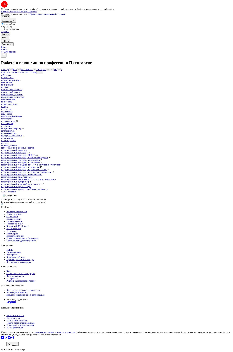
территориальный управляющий (16, 186)
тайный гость (7, 77)
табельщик (6, 75)
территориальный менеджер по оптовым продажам (24, 157)
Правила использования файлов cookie (47, 14)
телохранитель (8, 131)
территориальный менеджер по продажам (20, 162)
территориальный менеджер (14, 152)
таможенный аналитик (11, 89)
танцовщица (7, 102)
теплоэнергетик (8, 140)
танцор (4, 106)
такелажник (6, 82)
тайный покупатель (10, 80)
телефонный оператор (11, 128)
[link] (5, 40)
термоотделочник (9, 145)
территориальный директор (14, 150)
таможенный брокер (10, 92)
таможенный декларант (12, 94)
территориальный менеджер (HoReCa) (19, 155)
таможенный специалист (12, 97)
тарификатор (7, 111)
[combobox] (12, 344)
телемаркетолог (8, 121)
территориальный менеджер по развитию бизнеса (24, 169)
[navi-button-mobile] (3, 55)
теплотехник (7, 138)
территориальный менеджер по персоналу (20, 160)
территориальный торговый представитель (21, 184)
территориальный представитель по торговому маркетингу (28, 179)
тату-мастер (6, 114)
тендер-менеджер (9, 133)
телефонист (6, 126)
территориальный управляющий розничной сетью (24, 189)
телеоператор (7, 123)
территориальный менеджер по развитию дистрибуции (26, 172)
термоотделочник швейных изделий (18, 148)
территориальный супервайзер (15, 182)
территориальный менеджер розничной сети (21, 174)
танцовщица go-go (9, 104)
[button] (4, 47)
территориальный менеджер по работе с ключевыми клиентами (30, 165)
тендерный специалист (11, 136)
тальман (4, 87)
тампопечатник (8, 99)
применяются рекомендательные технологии (54, 332)
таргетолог (6, 109)
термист (4, 143)
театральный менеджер (11, 116)
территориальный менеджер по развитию (20, 167)
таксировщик (7, 85)
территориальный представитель (16, 177)
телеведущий (7, 119)
